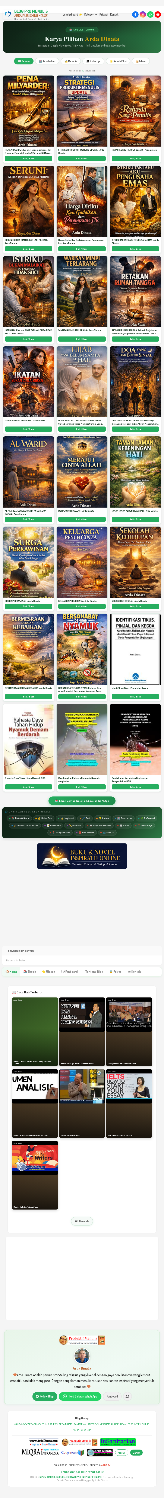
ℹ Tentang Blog (93, 971)
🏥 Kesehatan (47, 61)
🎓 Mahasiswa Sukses (26, 825)
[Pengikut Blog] (127, 1396)
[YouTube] (158, 14)
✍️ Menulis (70, 61)
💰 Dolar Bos (45, 818)
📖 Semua (24, 61)
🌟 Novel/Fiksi (118, 61)
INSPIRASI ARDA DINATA (59, 1424)
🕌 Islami (141, 61)
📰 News (124, 825)
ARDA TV (105, 1465)
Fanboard (112, 1396)
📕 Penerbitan (86, 832)
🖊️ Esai (86, 818)
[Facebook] (135, 14)
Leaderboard (71, 14)
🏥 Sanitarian (124, 818)
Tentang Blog (67, 1471)
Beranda (84, 1221)
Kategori (89, 14)
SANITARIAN (80, 1424)
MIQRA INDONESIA (82, 1429)
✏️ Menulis (75, 825)
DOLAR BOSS (60, 1465)
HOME (17, 1424)
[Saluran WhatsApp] (150, 14)
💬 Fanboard (69, 971)
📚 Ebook (29, 971)
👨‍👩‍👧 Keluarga (93, 61)
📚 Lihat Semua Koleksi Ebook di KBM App (82, 800)
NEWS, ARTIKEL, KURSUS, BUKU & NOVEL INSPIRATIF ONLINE (71, 1477)
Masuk (121, 1452)
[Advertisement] (82, 912)
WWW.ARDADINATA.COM (33, 1424)
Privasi (104, 14)
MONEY (84, 1465)
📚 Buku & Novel (20, 818)
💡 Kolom (104, 818)
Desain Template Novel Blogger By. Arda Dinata (82, 1480)
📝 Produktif (54, 825)
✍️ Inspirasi (67, 818)
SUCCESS (95, 1465)
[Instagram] (143, 14)
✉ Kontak (134, 971)
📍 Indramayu (145, 825)
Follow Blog (47, 1396)
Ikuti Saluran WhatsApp (83, 1396)
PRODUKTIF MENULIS (138, 1424)
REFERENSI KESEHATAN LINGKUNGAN (107, 1424)
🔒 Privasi (115, 971)
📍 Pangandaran (61, 832)
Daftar (136, 1452)
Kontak (114, 14)
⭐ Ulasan (48, 971)
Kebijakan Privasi (85, 1471)
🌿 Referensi (148, 818)
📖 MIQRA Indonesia (100, 825)
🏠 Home (11, 971)
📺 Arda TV (108, 832)
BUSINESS (74, 1465)
